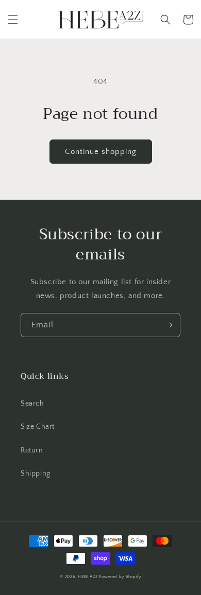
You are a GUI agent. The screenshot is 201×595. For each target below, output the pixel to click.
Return (32, 450)
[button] (13, 19)
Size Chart (38, 427)
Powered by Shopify (120, 576)
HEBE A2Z (88, 576)
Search (32, 403)
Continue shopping (101, 151)
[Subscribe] (168, 325)
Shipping (36, 473)
